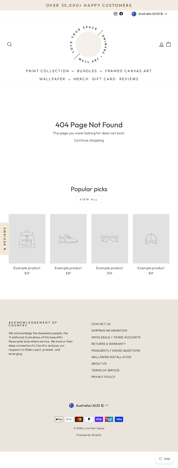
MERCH (81, 79)
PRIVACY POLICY (103, 377)
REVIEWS (129, 79)
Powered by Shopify (88, 434)
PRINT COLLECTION (48, 71)
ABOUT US (99, 363)
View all (89, 199)
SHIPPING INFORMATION (109, 330)
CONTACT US (100, 324)
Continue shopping (89, 140)
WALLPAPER (53, 79)
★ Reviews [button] (4, 238)
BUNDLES (88, 71)
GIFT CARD (104, 79)
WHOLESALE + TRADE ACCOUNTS (115, 337)
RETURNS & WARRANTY (108, 344)
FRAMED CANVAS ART (128, 71)
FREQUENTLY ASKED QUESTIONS (115, 350)
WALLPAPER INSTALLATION (111, 357)
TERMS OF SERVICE (105, 370)
